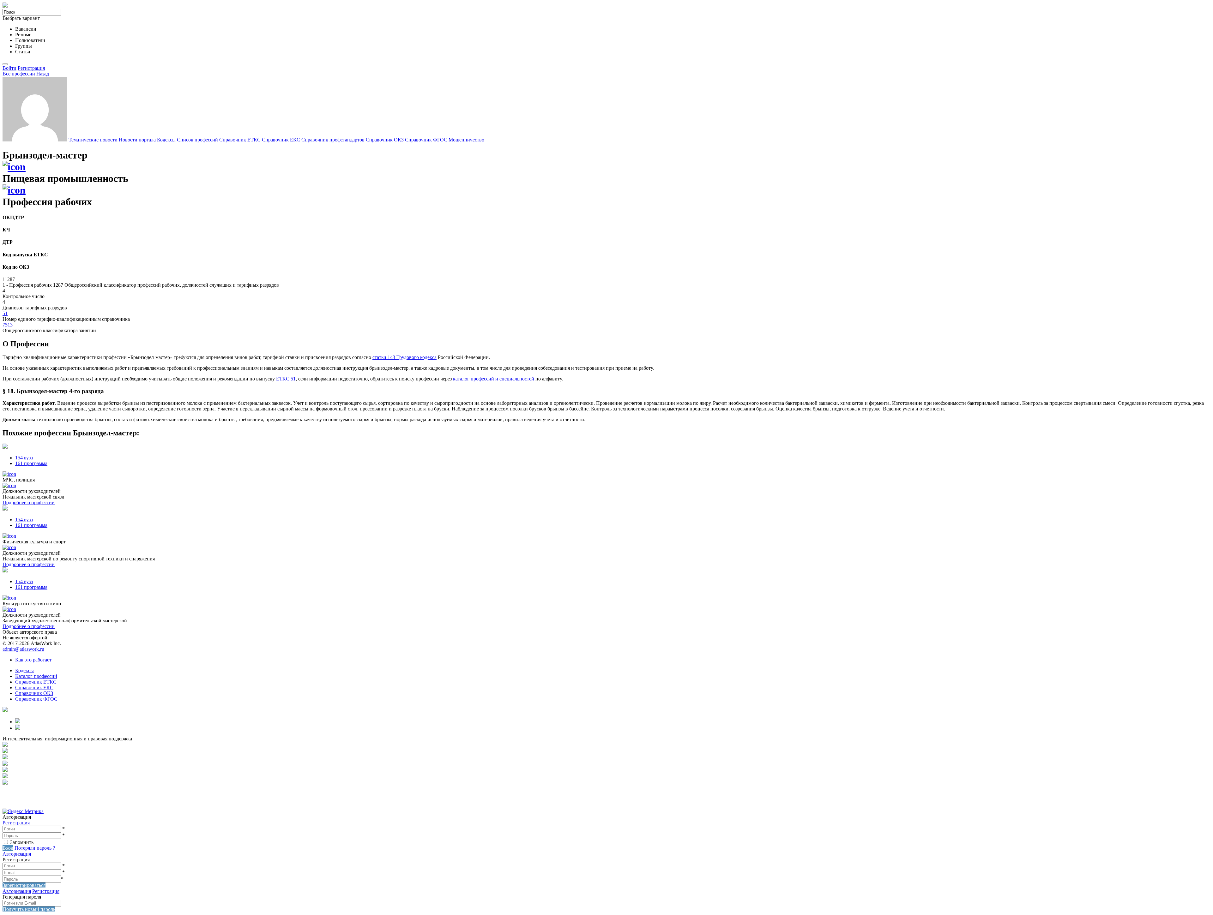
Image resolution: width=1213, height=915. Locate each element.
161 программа (31, 463)
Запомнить (21, 842)
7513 (8, 324)
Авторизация (17, 854)
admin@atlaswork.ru (23, 649)
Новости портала (137, 139)
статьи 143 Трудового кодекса (404, 357)
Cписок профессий (197, 139)
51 (5, 313)
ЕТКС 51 (286, 378)
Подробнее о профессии (29, 502)
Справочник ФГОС (426, 139)
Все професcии (19, 73)
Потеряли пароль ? (35, 848)
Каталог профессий (36, 676)
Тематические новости (93, 139)
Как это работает (33, 659)
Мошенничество (466, 139)
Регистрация (31, 68)
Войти (9, 68)
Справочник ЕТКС (240, 139)
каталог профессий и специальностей (493, 378)
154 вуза (24, 457)
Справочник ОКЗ (385, 139)
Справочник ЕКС (281, 139)
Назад (42, 73)
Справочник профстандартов (333, 139)
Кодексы (166, 139)
